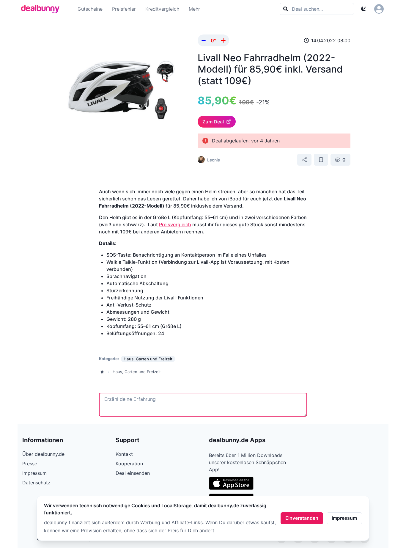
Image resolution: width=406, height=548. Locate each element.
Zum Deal (213, 122)
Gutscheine (90, 9)
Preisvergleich (175, 224)
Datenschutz (36, 483)
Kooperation (129, 464)
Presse (29, 464)
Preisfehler (124, 9)
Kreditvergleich (162, 9)
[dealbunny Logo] (42, 9)
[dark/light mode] (363, 9)
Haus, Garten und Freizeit (137, 371)
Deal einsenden (133, 473)
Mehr (194, 9)
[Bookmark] (321, 160)
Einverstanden (301, 518)
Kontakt (124, 454)
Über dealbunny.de (43, 454)
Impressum (344, 518)
